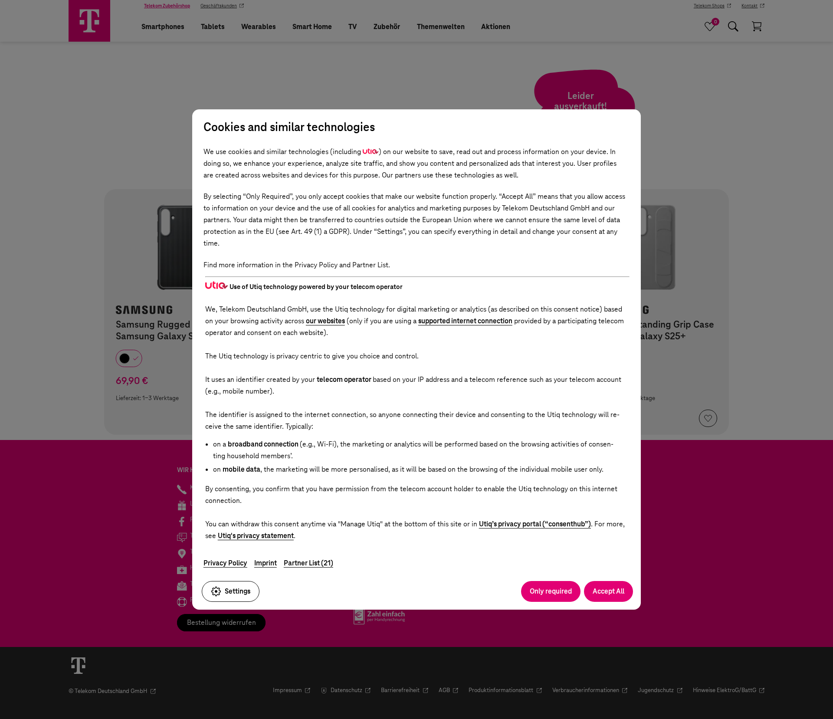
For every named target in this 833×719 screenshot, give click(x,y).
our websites (325, 320)
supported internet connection (465, 320)
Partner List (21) (308, 563)
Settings (237, 591)
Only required (551, 591)
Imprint (265, 563)
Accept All (608, 591)
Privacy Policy (225, 563)
